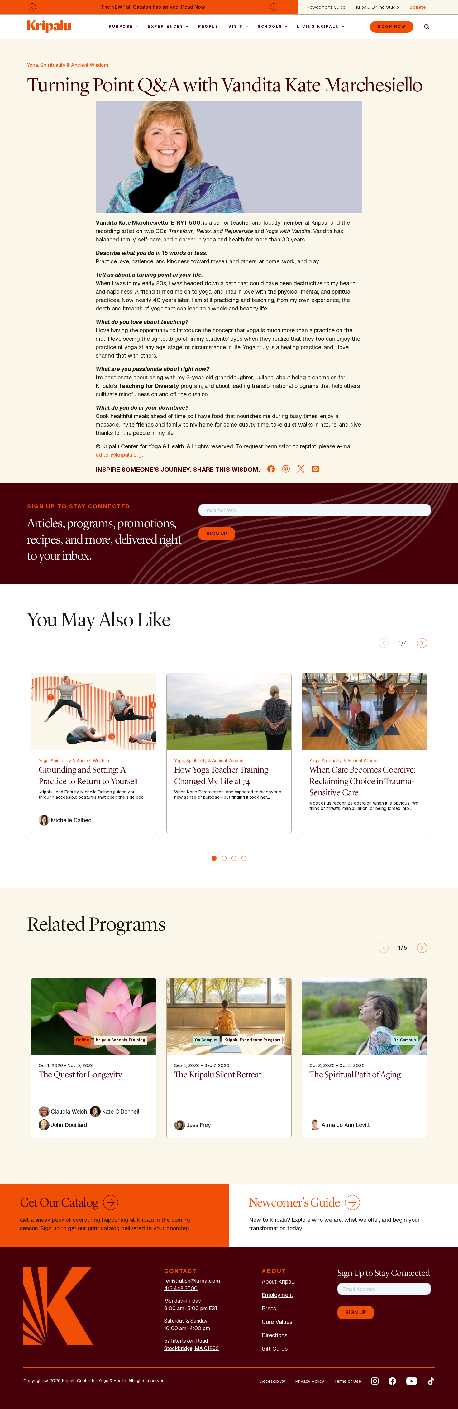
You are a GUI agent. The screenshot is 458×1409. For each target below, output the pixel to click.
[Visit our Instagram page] (375, 1381)
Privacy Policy (309, 1381)
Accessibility (272, 1381)
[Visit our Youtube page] (411, 1381)
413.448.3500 (181, 1288)
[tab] (214, 858)
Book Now (392, 26)
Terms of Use (347, 1381)
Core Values (277, 1321)
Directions (274, 1335)
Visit (235, 26)
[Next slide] (422, 643)
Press (269, 1308)
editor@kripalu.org (119, 454)
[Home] (49, 23)
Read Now (193, 7)
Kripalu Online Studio (377, 7)
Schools (270, 26)
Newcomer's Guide (326, 7)
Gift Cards (275, 1348)
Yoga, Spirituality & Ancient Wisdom (67, 65)
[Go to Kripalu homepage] (58, 1306)
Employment (277, 1295)
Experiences (166, 26)
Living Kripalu (318, 26)
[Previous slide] (384, 643)
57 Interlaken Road (186, 1341)
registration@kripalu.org (192, 1281)
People (208, 26)
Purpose (121, 26)
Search (424, 26)
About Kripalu (279, 1281)
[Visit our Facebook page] (392, 1381)
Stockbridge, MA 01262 (191, 1348)
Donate (417, 7)
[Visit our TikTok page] (431, 1381)
